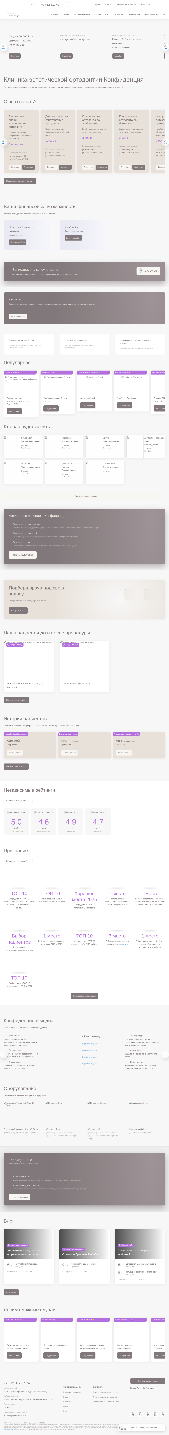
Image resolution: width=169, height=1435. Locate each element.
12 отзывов (147, 448)
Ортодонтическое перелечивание (125, 1346)
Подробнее (14, 56)
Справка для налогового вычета (106, 1402)
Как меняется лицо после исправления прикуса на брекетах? (23, 1252)
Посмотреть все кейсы (16, 700)
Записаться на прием (148, 1381)
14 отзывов (106, 471)
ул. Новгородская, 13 (17, 156)
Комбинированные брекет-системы (55, 399)
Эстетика (97, 14)
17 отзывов (65, 445)
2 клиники (11, 13)
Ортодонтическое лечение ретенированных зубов (19, 1346)
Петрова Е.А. (123, 944)
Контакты (145, 4)
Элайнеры (66, 14)
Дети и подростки (151, 14)
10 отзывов (25, 471)
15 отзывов (25, 445)
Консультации (118, 14)
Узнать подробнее (17, 242)
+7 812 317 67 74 (52, 4)
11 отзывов (106, 445)
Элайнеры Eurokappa (126, 398)
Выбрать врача (18, 610)
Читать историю (14, 753)
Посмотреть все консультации (20, 181)
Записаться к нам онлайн (12, 1424)
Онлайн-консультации (126, 4)
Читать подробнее (23, 554)
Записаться (65, 167)
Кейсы (108, 4)
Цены (65, 1406)
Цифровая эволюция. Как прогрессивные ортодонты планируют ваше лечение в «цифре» (21, 1042)
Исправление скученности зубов (55, 1346)
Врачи (97, 4)
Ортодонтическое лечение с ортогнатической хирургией (93, 1346)
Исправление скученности (76, 683)
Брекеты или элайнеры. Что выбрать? (136, 1252)
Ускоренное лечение (82, 14)
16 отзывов (65, 474)
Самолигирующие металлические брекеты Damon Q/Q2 (18, 401)
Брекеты (54, 14)
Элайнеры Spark (87, 398)
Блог (65, 1411)
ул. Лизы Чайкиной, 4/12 (18, 159)
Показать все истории (16, 766)
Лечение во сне (134, 14)
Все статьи (11, 1292)
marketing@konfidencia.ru (15, 1415)
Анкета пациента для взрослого (105, 1392)
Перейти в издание (89, 1044)
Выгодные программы (72, 1392)
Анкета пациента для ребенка (105, 1397)
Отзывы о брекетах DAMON (80, 1254)
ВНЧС (107, 14)
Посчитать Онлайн (17, 316)
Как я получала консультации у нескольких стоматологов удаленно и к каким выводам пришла (143, 1042)
